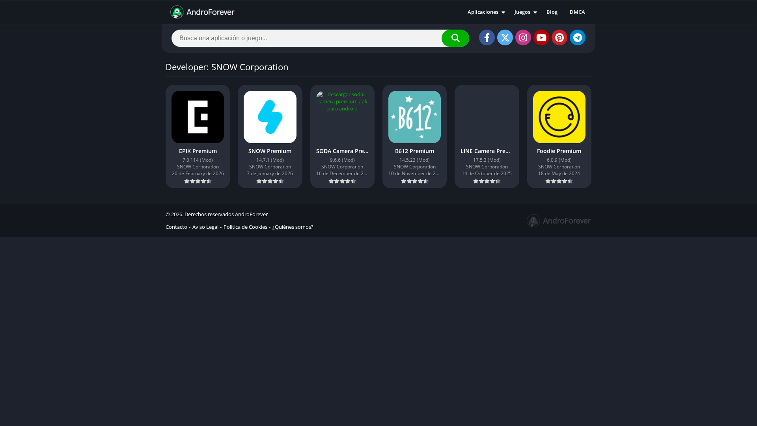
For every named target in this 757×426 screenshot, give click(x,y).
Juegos (522, 11)
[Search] (455, 38)
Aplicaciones (483, 11)
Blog (551, 11)
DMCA (577, 11)
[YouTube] (541, 37)
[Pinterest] (559, 37)
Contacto (176, 226)
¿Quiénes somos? (292, 226)
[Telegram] (577, 37)
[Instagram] (523, 37)
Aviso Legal (205, 226)
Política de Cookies (245, 226)
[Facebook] (487, 37)
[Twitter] (505, 37)
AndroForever (251, 214)
